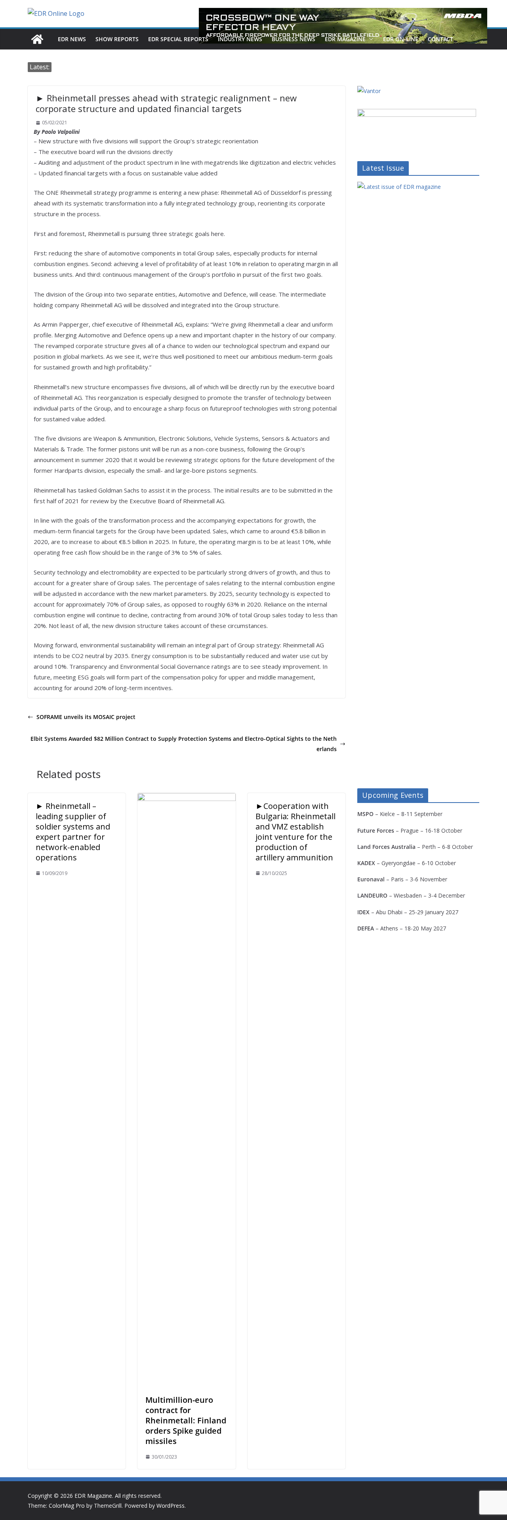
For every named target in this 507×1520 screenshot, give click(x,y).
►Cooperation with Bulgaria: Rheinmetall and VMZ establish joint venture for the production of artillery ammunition (295, 832)
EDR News (72, 39)
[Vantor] (369, 91)
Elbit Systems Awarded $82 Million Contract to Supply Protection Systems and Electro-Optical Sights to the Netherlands (183, 743)
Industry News (240, 39)
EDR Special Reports (178, 39)
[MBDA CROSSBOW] (343, 26)
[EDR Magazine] (37, 39)
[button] (370, 39)
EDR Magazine (345, 39)
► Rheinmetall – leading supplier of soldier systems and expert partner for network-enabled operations (73, 832)
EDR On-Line (400, 39)
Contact (440, 39)
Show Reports (117, 39)
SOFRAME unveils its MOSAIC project (85, 717)
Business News (293, 39)
